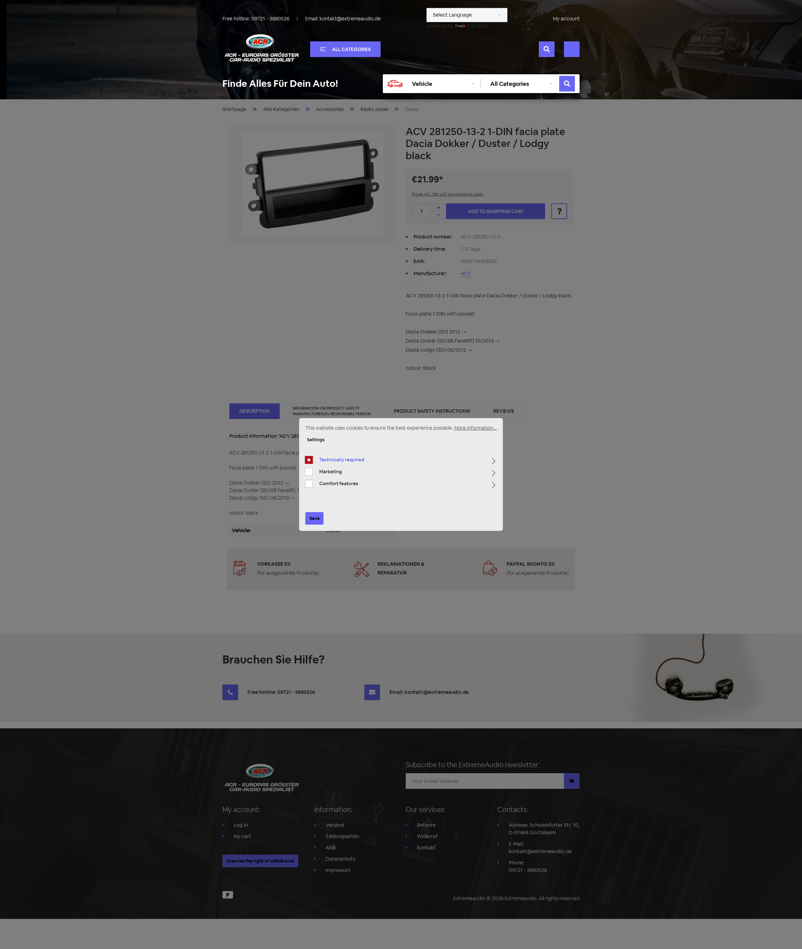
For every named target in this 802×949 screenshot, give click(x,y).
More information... (475, 428)
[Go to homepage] (261, 48)
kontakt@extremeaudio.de (350, 18)
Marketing (330, 471)
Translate (476, 26)
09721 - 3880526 (270, 18)
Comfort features (338, 483)
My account (566, 18)
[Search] (547, 49)
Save (315, 518)
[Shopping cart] (572, 49)
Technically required (341, 460)
